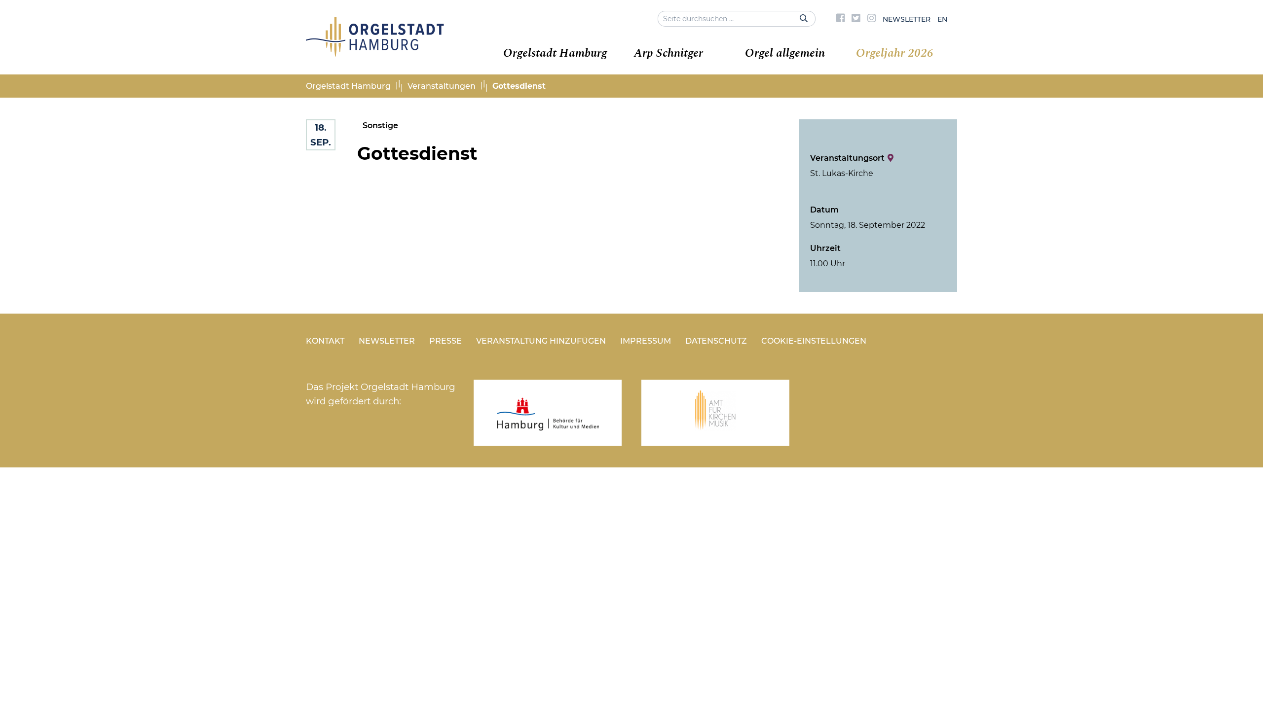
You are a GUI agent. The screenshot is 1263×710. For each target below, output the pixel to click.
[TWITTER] (856, 19)
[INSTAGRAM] (871, 19)
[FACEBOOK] (840, 19)
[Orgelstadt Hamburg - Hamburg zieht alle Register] (375, 53)
